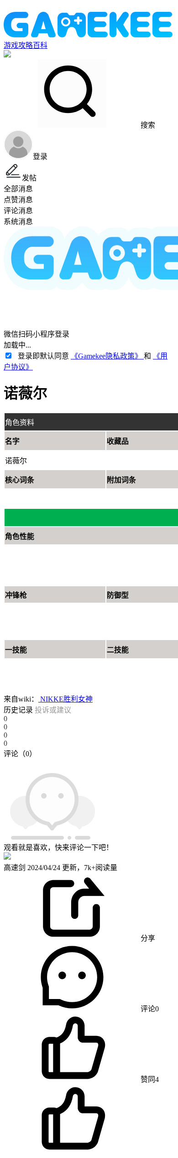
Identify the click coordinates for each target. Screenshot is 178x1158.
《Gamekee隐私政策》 (107, 356)
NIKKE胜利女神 (65, 699)
